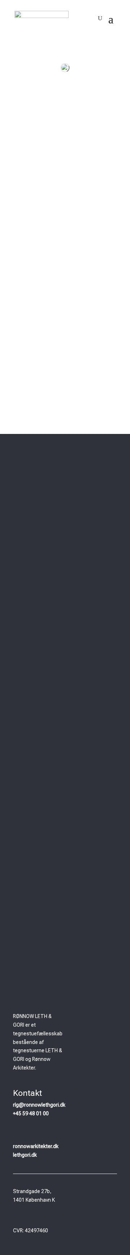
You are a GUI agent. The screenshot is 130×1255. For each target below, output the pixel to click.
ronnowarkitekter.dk (35, 1146)
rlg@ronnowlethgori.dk (39, 1105)
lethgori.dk (25, 1155)
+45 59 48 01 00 (31, 1113)
